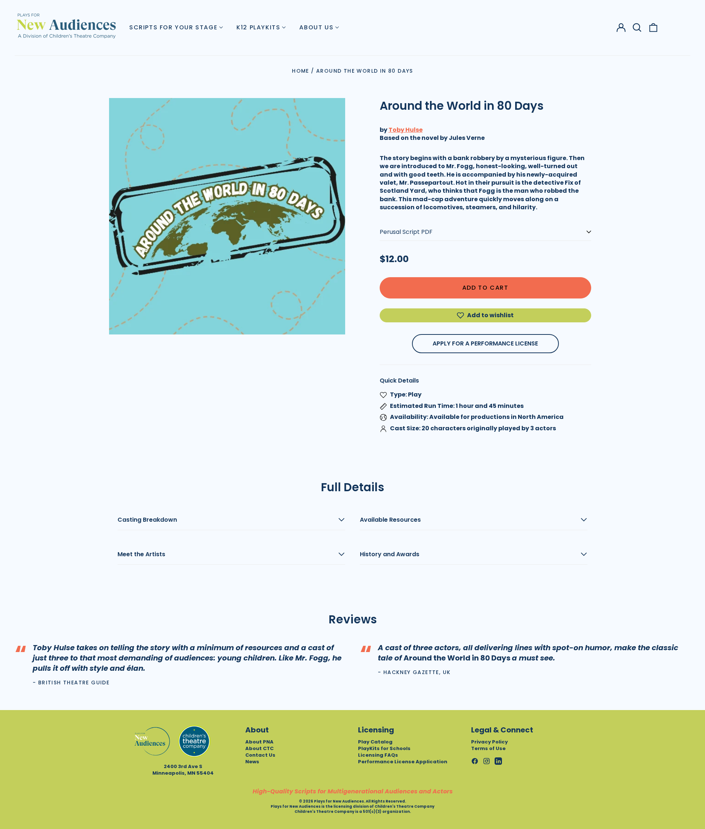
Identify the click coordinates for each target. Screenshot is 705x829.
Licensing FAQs (378, 755)
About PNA (259, 741)
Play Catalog (375, 741)
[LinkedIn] (498, 761)
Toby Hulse (405, 130)
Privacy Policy (489, 741)
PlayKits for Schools (384, 748)
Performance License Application (402, 761)
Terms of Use (488, 748)
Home (300, 71)
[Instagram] (486, 761)
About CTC (259, 748)
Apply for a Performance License (485, 343)
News (252, 761)
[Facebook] (474, 761)
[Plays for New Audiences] (66, 26)
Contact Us (260, 755)
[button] (637, 27)
